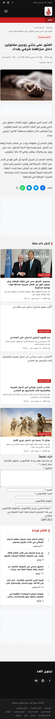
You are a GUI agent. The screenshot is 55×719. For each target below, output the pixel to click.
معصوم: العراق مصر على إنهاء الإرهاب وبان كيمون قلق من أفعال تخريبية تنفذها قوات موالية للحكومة (28, 284)
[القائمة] (6, 11)
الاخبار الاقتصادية (44, 715)
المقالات (8, 711)
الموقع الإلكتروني (43, 501)
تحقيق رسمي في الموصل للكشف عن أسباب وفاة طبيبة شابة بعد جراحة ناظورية (25, 569)
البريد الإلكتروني (43, 494)
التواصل (18, 715)
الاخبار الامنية (44, 37)
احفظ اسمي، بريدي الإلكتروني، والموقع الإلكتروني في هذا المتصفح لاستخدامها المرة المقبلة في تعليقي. (27, 512)
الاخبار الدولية (33, 711)
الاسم (48, 490)
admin (46, 57)
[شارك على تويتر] (36, 187)
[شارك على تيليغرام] (29, 187)
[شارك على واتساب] (22, 187)
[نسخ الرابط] (17, 188)
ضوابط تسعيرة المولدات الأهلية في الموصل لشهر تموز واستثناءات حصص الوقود (25, 596)
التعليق (47, 468)
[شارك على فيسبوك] (42, 187)
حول (25, 715)
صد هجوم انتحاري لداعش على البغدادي (30, 337)
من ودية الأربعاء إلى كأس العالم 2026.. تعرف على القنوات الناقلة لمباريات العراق (23, 554)
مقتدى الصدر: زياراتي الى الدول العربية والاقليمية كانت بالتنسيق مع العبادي (30, 388)
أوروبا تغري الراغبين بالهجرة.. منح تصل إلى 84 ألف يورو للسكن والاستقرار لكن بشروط (24, 583)
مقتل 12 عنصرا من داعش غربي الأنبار (31, 440)
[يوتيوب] (4, 2)
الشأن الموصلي (22, 708)
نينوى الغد (44, 671)
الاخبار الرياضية (19, 711)
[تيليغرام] (8, 2)
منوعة (33, 715)
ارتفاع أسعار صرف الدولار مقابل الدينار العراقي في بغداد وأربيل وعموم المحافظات (25, 542)
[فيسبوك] (12, 2)
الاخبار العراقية (36, 708)
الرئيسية (47, 708)
